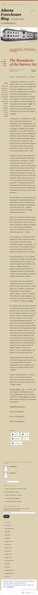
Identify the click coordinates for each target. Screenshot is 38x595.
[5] (34, 333)
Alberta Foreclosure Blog (11, 14)
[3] (23, 264)
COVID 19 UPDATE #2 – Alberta (13, 501)
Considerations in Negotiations (12, 498)
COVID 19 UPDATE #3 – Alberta (13, 495)
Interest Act (4, 101)
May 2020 (7, 535)
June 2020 (7, 531)
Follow (6, 516)
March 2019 (8, 544)
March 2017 (8, 557)
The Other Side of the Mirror (12, 492)
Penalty (5, 112)
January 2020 (8, 541)
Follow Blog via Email (13, 506)
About (4, 4)
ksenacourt (19, 69)
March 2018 (8, 551)
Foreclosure (13, 71)
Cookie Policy (10, 587)
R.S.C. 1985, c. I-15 (18, 389)
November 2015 (9, 570)
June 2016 (7, 563)
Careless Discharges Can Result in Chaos (16, 488)
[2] (10, 406)
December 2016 (9, 560)
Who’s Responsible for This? (18, 4)
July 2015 (7, 576)
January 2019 (8, 547)
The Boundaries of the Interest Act (23, 62)
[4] (32, 301)
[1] (10, 389)
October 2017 (8, 554)
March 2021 (8, 525)
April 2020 (7, 538)
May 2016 (7, 567)
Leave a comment (33, 70)
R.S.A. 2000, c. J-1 (25, 397)
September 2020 (9, 528)
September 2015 (9, 573)
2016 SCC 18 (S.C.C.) (18, 406)
